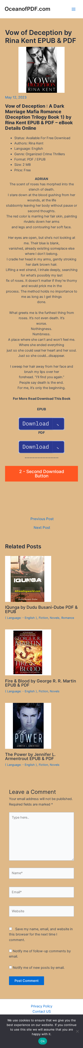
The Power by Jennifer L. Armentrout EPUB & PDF (30, 756)
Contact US (42, 1011)
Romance (67, 618)
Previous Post (42, 519)
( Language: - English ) (21, 618)
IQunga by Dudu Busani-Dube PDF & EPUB (41, 609)
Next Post (42, 528)
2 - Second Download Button (41, 474)
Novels (54, 618)
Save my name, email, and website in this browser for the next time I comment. (41, 934)
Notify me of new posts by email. (39, 968)
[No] (77, 1031)
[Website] (41, 912)
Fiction (43, 618)
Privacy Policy (41, 1006)
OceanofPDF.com (27, 9)
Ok (43, 1041)
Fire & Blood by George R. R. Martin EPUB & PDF (40, 682)
